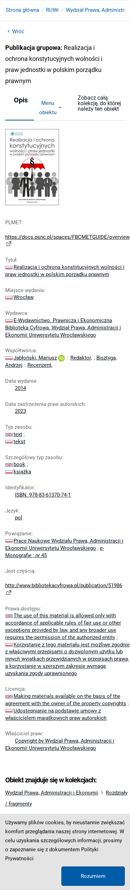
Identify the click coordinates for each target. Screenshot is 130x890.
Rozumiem (93, 876)
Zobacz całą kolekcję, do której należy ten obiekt (99, 103)
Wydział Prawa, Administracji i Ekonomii (51, 793)
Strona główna (22, 10)
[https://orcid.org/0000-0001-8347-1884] (61, 358)
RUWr (52, 10)
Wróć (18, 31)
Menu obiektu (48, 107)
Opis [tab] (21, 100)
